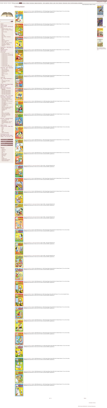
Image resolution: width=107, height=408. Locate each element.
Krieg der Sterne (4, 120)
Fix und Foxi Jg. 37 (4, 62)
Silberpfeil (3, 39)
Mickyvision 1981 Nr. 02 (28, 152)
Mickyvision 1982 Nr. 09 (28, 345)
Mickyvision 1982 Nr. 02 (28, 268)
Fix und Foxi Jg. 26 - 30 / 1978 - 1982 (7, 55)
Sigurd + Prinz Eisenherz (5, 40)
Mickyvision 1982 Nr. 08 (28, 332)
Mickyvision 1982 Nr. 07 (28, 319)
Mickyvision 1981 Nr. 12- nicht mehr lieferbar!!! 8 (32, 255)
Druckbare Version (92, 402)
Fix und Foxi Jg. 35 (4, 60)
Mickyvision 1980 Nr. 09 (28, 88)
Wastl (2, 33)
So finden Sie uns (4, 158)
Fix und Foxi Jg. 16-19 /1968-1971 (7, 66)
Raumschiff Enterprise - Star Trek (7, 121)
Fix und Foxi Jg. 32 (4, 57)
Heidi (2, 129)
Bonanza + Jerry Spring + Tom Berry (7, 29)
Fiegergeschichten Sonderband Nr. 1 (100, 16)
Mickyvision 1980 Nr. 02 (28, 49)
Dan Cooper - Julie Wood (5, 43)
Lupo (2, 82)
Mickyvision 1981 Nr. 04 (28, 178)
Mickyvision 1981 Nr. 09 (28, 229)
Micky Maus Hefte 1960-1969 (6, 93)
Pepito (2, 37)
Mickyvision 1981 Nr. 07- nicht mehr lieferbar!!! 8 (32, 204)
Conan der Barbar (4, 31)
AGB (2, 152)
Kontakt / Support (4, 153)
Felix (2, 32)
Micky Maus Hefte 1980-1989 (6, 91)
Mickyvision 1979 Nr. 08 (28, 36)
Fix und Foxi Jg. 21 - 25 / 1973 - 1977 (7, 54)
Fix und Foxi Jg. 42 (4, 64)
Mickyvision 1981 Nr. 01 (28, 139)
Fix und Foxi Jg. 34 (4, 59)
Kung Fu (3, 34)
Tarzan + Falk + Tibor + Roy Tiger (7, 42)
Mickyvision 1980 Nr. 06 (28, 75)
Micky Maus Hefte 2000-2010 (6, 94)
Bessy (3, 30)
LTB (2, 79)
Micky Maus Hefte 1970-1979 (6, 92)
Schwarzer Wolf (4, 41)
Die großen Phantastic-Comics (6, 122)
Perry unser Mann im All (5, 119)
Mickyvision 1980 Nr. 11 (28, 114)
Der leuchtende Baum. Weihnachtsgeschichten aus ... (101, 48)
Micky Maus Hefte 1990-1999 (6, 90)
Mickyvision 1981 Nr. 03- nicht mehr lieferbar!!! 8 (32, 165)
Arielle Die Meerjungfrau (5, 132)
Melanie (3, 131)
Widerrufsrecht (4, 154)
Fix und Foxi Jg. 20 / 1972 (5, 53)
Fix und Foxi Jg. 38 (4, 63)
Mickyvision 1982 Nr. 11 (28, 358)
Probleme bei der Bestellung (6, 159)
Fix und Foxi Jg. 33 (4, 58)
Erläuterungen (4, 149)
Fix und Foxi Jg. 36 (4, 61)
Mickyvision (3, 89)
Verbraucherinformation (5, 160)
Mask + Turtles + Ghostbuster (6, 36)
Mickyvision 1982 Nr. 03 (28, 281)
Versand (3, 157)
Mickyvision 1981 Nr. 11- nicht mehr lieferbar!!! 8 (32, 242)
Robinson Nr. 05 (100, 37)
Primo (2, 38)
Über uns (3, 150)
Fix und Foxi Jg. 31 (4, 56)
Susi (2, 130)
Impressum (3, 151)
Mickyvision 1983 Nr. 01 (28, 384)
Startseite (3, 148)
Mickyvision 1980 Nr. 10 (28, 101)
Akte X (3, 123)
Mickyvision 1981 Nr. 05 (28, 191)
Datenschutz (3, 155)
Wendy (3, 127)
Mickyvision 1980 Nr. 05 (28, 62)
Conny (3, 128)
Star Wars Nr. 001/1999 (101, 26)
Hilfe (2, 156)
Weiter (85, 398)
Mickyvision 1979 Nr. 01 (28, 11)
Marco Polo (3, 35)
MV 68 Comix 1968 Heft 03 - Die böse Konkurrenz (86, 406)
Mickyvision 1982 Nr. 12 (28, 371)
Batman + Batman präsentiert (6, 98)
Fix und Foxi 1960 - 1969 (5, 65)
